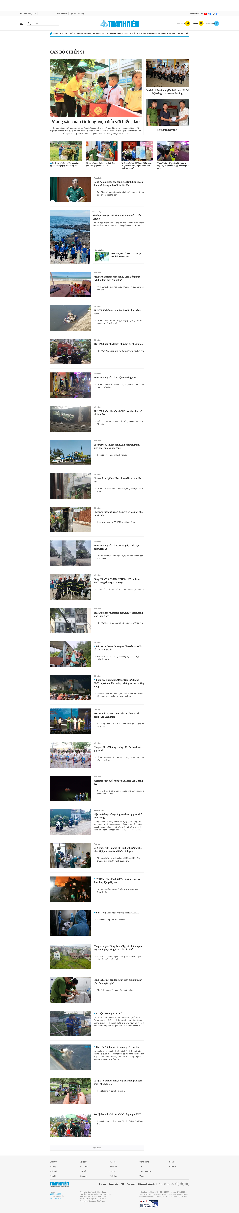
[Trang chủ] (51, 33)
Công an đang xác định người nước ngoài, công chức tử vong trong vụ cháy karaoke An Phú (120, 694)
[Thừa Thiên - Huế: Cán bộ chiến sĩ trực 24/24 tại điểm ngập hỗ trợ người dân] (173, 151)
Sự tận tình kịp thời (167, 129)
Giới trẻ (105, 33)
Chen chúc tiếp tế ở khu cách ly (111, 919)
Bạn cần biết (62, 14)
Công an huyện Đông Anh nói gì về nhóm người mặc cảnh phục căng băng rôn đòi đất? (118, 948)
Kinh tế (80, 33)
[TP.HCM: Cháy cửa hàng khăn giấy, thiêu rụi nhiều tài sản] (70, 553)
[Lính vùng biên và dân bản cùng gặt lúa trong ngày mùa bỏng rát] (66, 151)
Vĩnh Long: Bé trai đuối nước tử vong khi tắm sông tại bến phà (120, 288)
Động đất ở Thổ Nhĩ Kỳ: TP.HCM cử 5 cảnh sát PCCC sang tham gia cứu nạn (117, 581)
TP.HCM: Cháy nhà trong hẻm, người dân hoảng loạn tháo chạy (120, 557)
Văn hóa (127, 33)
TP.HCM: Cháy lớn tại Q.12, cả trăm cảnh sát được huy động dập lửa (117, 881)
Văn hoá (113, 1166)
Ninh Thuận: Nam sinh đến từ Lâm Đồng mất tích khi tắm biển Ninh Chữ (117, 278)
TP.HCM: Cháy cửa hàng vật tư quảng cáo (115, 377)
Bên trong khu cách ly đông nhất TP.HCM (117, 912)
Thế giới (72, 33)
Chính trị (57, 33)
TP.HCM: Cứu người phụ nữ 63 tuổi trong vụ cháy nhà (120, 351)
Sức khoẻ (84, 1166)
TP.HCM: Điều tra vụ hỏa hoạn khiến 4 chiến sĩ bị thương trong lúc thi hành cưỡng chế (118, 859)
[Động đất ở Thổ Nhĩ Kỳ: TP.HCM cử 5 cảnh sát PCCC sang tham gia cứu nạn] (70, 587)
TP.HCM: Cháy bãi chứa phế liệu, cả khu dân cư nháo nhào (117, 413)
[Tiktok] (213, 13)
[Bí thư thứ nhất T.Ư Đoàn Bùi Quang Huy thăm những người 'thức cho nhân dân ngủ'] (137, 151)
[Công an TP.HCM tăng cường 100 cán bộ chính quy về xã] (70, 755)
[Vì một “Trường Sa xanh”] (70, 1023)
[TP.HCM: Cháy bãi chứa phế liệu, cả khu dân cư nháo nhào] (70, 419)
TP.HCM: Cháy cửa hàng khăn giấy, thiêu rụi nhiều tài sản (116, 547)
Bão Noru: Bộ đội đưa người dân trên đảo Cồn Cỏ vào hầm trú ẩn (118, 648)
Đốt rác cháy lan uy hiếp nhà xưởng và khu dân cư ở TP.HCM (120, 422)
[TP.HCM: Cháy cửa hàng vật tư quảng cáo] (70, 385)
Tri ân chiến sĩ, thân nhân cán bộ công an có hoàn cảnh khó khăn (116, 715)
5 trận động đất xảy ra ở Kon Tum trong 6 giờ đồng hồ (120, 589)
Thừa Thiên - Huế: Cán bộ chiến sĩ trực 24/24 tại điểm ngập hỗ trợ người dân (173, 165)
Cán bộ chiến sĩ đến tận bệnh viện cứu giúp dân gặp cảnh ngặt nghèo (118, 982)
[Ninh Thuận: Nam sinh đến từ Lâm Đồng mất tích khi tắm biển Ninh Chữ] (70, 284)
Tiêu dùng (171, 33)
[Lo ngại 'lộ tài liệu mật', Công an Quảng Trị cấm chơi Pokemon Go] (70, 1091)
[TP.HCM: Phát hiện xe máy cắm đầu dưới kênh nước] (70, 318)
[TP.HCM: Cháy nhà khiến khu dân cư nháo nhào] (70, 351)
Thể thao (142, 33)
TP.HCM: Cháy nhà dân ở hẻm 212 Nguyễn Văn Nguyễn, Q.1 (117, 890)
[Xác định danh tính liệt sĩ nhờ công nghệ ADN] (70, 1124)
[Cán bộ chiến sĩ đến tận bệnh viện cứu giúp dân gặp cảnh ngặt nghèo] (70, 990)
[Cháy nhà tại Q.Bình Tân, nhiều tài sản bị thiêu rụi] (70, 486)
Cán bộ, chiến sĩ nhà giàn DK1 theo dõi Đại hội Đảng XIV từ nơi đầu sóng (167, 92)
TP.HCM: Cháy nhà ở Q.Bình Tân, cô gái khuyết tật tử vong (120, 489)
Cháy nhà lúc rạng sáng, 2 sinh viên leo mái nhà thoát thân (118, 514)
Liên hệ (81, 14)
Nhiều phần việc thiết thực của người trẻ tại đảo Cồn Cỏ (117, 217)
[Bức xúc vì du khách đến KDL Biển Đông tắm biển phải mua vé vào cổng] (70, 452)
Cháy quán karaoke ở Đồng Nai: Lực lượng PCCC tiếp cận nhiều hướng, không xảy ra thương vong (119, 683)
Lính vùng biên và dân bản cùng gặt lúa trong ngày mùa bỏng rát (65, 164)
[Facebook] (209, 13)
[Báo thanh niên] (119, 23)
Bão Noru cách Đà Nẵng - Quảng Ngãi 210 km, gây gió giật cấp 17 (119, 657)
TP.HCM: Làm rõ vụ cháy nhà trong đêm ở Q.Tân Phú (120, 623)
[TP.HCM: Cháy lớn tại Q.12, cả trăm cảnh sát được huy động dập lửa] (70, 889)
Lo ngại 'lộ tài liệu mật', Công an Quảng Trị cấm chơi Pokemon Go (118, 1082)
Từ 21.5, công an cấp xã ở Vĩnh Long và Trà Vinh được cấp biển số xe (120, 758)
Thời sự (65, 33)
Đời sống (87, 33)
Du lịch (120, 33)
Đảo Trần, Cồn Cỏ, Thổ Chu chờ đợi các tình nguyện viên (126, 254)
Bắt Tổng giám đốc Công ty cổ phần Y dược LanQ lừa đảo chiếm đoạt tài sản (120, 193)
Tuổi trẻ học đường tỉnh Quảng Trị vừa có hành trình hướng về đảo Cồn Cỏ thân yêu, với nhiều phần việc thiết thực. (118, 224)
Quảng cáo (113, 1184)
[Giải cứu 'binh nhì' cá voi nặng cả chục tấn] (70, 1057)
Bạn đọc (173, 1162)
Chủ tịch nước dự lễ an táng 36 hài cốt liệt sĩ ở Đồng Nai (120, 1122)
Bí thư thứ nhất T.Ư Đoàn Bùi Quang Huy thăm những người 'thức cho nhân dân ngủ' (136, 165)
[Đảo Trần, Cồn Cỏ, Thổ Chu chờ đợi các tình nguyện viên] (102, 256)
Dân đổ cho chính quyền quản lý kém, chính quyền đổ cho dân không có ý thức (120, 957)
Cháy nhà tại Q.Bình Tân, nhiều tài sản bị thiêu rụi (118, 480)
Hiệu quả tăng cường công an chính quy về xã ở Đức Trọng (118, 816)
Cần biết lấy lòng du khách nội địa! (112, 455)
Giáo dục (112, 33)
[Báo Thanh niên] (59, 1184)
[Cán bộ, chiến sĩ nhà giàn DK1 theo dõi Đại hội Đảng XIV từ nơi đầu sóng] (167, 73)
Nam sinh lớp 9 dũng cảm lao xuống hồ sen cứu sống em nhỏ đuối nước (120, 792)
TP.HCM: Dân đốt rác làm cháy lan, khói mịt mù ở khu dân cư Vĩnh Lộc (120, 385)
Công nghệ (152, 33)
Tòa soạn (131, 1184)
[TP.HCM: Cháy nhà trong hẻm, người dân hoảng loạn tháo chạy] (70, 620)
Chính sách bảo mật (146, 1184)
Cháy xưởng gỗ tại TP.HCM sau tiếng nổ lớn (116, 522)
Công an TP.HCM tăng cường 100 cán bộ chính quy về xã (117, 749)
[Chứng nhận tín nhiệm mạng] (148, 1204)
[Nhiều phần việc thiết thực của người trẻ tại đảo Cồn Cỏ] (70, 237)
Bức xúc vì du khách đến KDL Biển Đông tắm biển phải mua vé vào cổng (117, 446)
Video (163, 33)
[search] (43, 23)
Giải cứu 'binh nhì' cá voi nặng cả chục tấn (117, 1047)
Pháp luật (97, 178)
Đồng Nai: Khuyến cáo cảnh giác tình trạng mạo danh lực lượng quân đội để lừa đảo (118, 184)
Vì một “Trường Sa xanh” (109, 1013)
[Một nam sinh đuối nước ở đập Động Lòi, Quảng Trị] (70, 788)
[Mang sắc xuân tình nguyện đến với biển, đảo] (96, 88)
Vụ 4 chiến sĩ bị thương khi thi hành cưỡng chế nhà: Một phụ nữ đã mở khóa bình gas (118, 850)
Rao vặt (172, 1166)
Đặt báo (102, 1184)
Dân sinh (97, 273)
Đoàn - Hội (97, 212)
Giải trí (135, 33)
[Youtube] (205, 13)
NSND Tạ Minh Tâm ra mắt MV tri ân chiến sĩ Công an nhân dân (120, 725)
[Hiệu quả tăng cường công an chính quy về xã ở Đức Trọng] (70, 822)
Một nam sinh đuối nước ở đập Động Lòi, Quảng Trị (118, 782)
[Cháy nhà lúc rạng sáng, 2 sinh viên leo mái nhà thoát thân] (70, 519)
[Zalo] (217, 13)
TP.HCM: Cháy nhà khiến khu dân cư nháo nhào (118, 344)
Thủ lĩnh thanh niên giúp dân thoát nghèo (115, 990)
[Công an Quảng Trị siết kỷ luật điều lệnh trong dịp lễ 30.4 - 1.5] (102, 151)
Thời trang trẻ (182, 33)
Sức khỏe (97, 33)
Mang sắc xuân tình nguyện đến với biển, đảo (96, 121)
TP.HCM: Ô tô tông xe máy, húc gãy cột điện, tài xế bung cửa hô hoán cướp (119, 321)
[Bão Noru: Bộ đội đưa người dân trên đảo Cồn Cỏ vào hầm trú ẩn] (70, 654)
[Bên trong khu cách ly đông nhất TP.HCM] (70, 923)
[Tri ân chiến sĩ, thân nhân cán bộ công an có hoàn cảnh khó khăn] (70, 721)
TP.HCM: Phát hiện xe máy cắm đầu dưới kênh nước (117, 312)
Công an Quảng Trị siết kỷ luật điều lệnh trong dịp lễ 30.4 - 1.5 (101, 164)
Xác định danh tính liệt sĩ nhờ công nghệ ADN (117, 1114)
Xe (159, 33)
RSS (122, 1184)
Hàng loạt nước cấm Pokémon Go (111, 1091)
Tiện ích (73, 14)
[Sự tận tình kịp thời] (167, 112)
